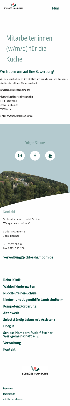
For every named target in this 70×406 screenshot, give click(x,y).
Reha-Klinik (12, 280)
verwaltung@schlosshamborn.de (28, 257)
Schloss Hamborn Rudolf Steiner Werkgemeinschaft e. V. (28, 334)
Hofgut (8, 326)
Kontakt (9, 349)
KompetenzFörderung (19, 306)
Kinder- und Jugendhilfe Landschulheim (33, 299)
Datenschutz (9, 394)
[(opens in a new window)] (20, 156)
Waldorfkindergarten (19, 286)
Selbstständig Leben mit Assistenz (29, 319)
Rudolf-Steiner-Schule (19, 293)
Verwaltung (12, 343)
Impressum (8, 388)
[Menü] (63, 8)
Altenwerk (11, 313)
